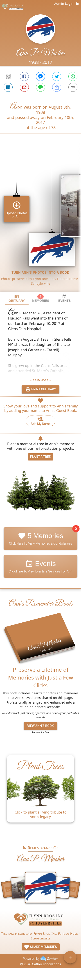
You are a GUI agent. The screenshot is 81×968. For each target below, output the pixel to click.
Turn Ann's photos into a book (40, 272)
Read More (40, 380)
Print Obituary (43, 389)
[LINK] (72, 87)
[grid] (40, 220)
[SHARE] (56, 87)
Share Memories (43, 947)
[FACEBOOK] (24, 76)
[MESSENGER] (40, 76)
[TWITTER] (56, 76)
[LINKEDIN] (8, 87)
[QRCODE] (8, 76)
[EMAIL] (24, 87)
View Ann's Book (40, 726)
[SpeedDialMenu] (70, 957)
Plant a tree (40, 456)
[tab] (17, 298)
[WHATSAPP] (72, 76)
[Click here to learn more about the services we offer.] (41, 920)
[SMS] (40, 87)
